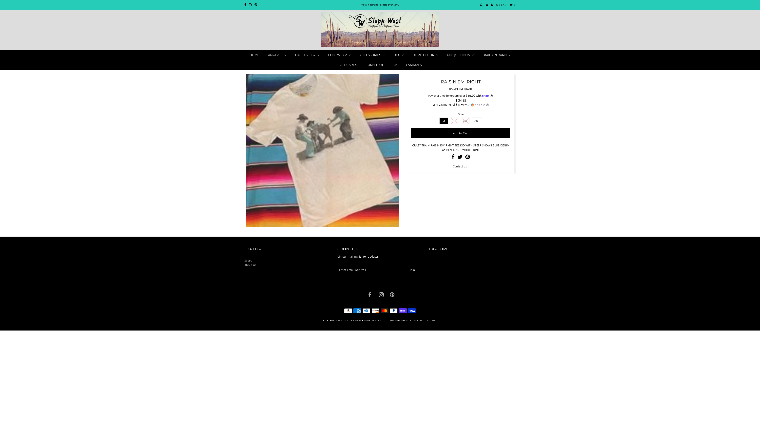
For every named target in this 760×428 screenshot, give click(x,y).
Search (249, 260)
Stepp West (354, 320)
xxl (465, 121)
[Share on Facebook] (453, 158)
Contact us (460, 166)
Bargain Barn (495, 55)
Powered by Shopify (423, 320)
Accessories (370, 55)
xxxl (477, 121)
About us (250, 265)
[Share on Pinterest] (467, 158)
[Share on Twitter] (460, 158)
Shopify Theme (373, 320)
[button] (460, 105)
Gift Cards (347, 65)
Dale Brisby (305, 55)
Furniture (375, 65)
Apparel (275, 55)
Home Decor (423, 55)
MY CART (506, 5)
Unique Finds (458, 55)
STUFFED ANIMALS (407, 65)
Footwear (337, 55)
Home (254, 55)
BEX (397, 55)
